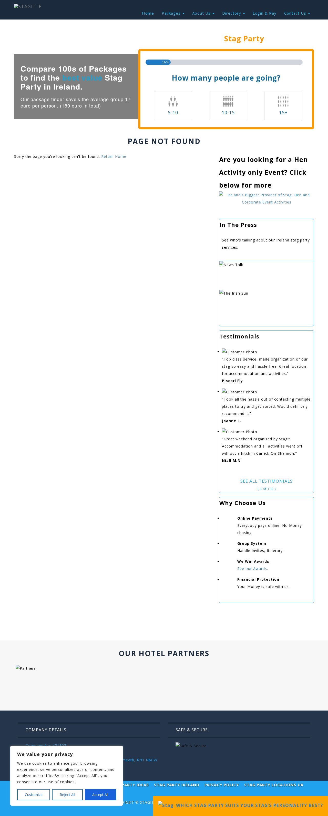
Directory (232, 13)
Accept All (100, 794)
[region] (66, 776)
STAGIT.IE (149, 802)
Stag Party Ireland (176, 784)
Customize (34, 794)
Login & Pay (264, 13)
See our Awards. (252, 568)
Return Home (113, 156)
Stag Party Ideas (129, 784)
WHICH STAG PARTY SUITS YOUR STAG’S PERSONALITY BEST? (248, 805)
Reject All (67, 794)
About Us (202, 13)
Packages (172, 13)
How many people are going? (226, 77)
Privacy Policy (221, 784)
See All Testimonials (266, 481)
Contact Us (296, 13)
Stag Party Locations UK (274, 784)
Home (148, 13)
